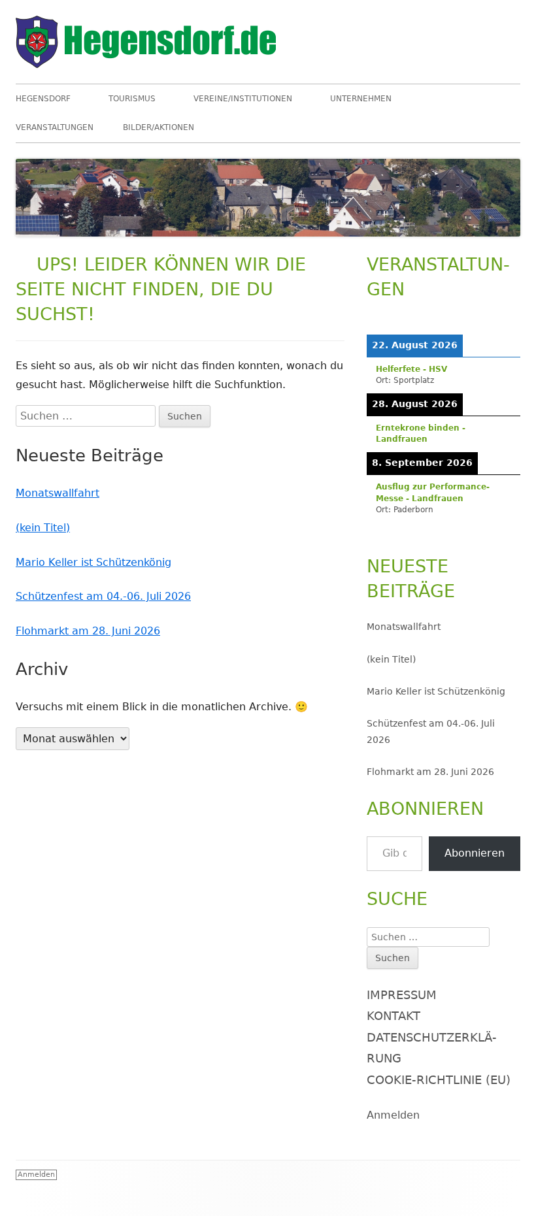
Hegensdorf (43, 98)
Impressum (402, 995)
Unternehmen (361, 98)
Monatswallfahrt (57, 493)
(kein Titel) (43, 527)
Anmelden (393, 1115)
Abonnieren (474, 853)
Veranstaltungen (54, 127)
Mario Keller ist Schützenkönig (93, 562)
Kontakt (393, 1016)
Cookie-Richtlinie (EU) (439, 1080)
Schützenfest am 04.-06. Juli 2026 (103, 596)
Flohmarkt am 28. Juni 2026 (88, 631)
